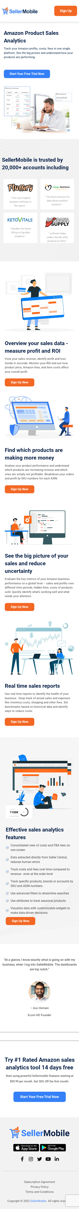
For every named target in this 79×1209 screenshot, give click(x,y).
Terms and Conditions (40, 1192)
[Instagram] (31, 1159)
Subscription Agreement (39, 1182)
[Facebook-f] (22, 1159)
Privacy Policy (40, 1187)
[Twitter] (39, 1159)
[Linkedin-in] (56, 1159)
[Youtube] (48, 1159)
